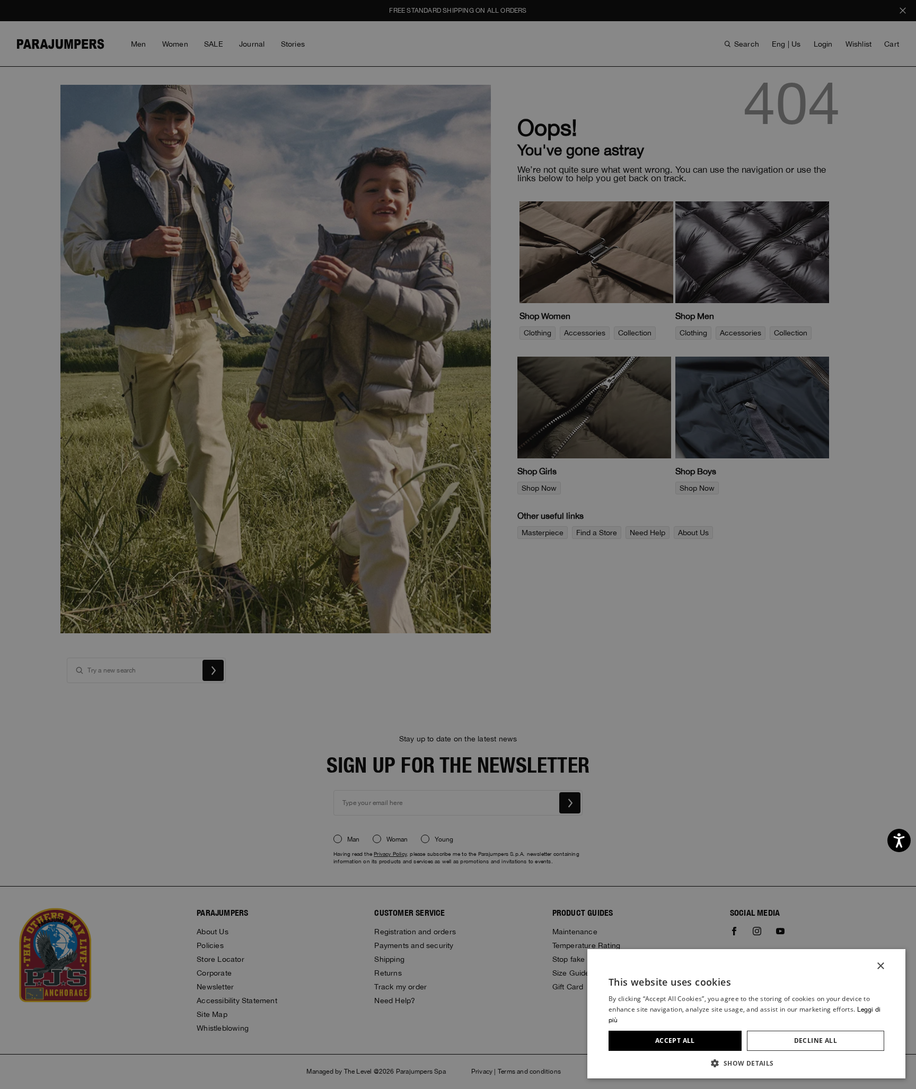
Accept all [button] (675, 1040)
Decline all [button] (815, 1040)
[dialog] (458, 544)
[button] (746, 1063)
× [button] (880, 966)
